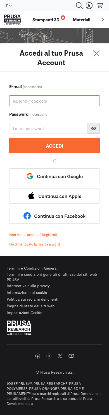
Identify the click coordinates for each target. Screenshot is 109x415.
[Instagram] (48, 356)
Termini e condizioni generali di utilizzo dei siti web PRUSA (52, 277)
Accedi (54, 145)
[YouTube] (71, 356)
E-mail (25, 86)
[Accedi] (89, 5)
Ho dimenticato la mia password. (35, 244)
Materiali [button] (81, 19)
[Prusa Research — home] (12, 20)
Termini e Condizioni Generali (33, 268)
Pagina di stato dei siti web (30, 305)
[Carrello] (100, 5)
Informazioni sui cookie (27, 292)
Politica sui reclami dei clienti (32, 299)
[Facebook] (37, 356)
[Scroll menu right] (103, 19)
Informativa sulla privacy (28, 285)
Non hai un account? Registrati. (33, 234)
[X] (60, 356)
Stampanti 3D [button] (48, 19)
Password (29, 114)
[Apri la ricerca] (79, 5)
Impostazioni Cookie (24, 312)
